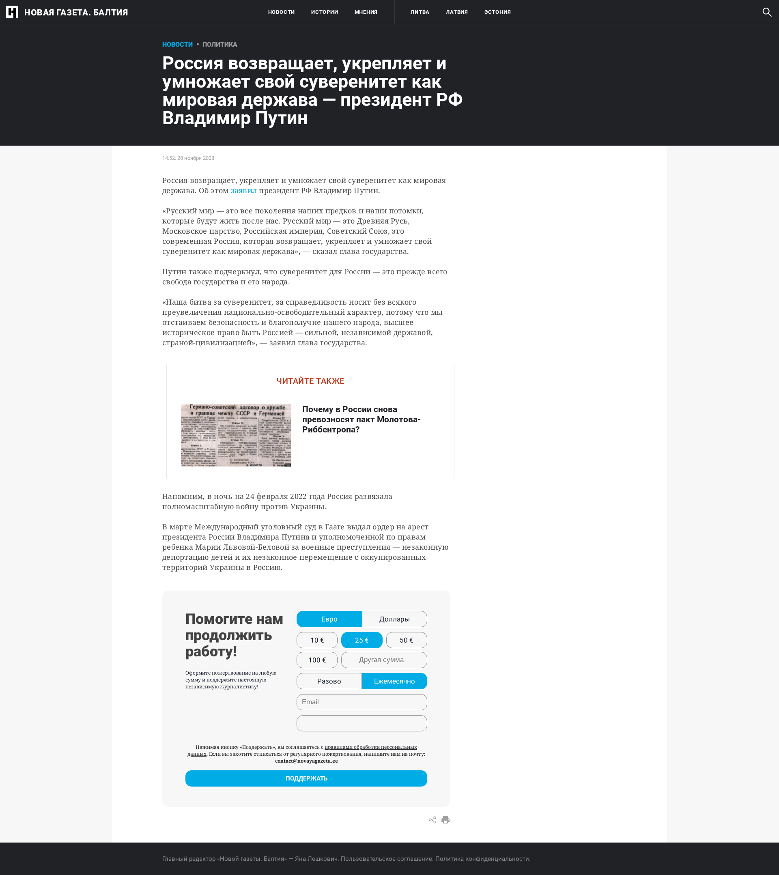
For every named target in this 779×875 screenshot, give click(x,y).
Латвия (457, 12)
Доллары (394, 619)
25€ (362, 640)
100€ (317, 660)
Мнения (366, 12)
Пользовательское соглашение (386, 858)
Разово (329, 681)
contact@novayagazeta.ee (306, 760)
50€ (406, 640)
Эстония (497, 12)
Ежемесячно (394, 681)
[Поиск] (767, 12)
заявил (244, 190)
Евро (329, 619)
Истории (324, 12)
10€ (317, 640)
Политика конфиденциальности (482, 858)
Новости (281, 12)
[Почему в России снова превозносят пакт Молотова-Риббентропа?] (310, 421)
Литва (420, 12)
